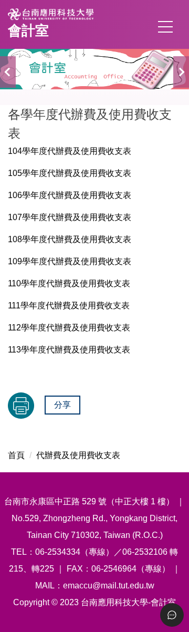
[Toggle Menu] (172, 615)
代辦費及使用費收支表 (78, 455)
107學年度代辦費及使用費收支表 (69, 217)
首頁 (16, 455)
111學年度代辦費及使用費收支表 (69, 305)
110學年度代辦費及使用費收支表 (69, 283)
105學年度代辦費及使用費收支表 (69, 173)
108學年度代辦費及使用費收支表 (69, 239)
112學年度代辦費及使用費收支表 (69, 327)
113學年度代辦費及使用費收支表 (69, 349)
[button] (8, 72)
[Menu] (165, 26)
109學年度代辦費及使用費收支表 (69, 261)
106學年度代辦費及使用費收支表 (69, 195)
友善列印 (21, 405)
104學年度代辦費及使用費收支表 (69, 151)
